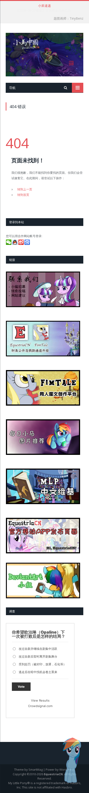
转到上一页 (24, 189)
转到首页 (23, 195)
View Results (40, 700)
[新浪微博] (21, 244)
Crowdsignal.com (40, 706)
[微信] (9, 244)
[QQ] (15, 244)
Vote (21, 686)
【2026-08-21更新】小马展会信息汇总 (43, 10)
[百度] (27, 244)
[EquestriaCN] (44, 54)
